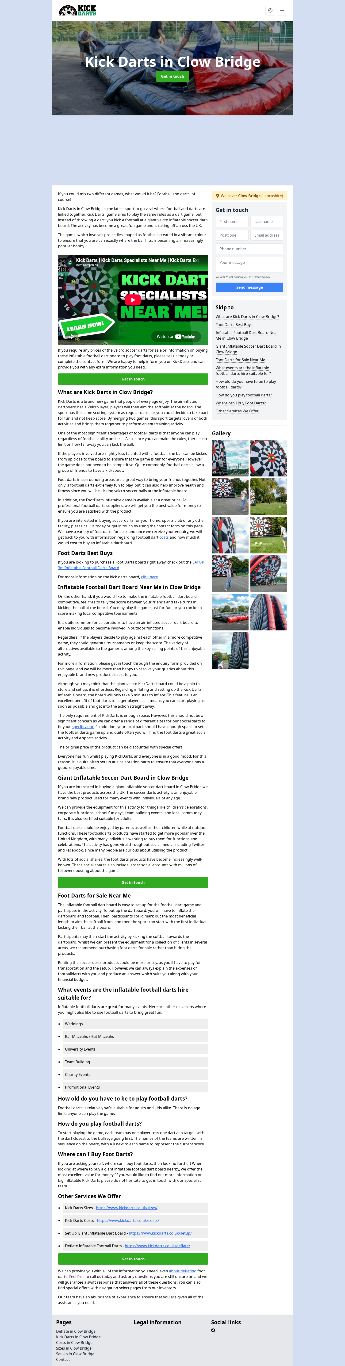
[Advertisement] (193, 150)
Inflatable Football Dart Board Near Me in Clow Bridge (247, 335)
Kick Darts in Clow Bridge (78, 1336)
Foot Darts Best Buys (234, 324)
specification (83, 726)
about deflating (182, 1271)
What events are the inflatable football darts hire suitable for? (243, 370)
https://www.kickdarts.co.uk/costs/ (128, 1220)
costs (164, 537)
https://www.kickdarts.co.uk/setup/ (160, 1233)
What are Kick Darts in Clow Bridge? (247, 316)
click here (149, 576)
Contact (63, 1359)
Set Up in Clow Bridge (75, 1353)
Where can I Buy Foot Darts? (241, 403)
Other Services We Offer (237, 411)
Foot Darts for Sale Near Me (240, 359)
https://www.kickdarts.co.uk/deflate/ (157, 1245)
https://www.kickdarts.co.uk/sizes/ (126, 1207)
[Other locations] (270, 10)
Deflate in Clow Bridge (76, 1331)
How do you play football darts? (244, 395)
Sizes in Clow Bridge (74, 1348)
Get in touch (172, 76)
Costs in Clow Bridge (74, 1342)
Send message (249, 287)
